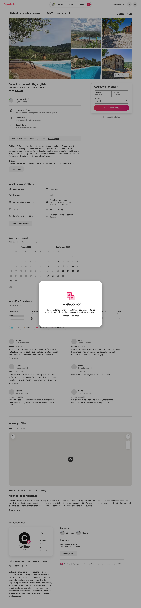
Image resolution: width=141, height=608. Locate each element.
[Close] (42, 285)
